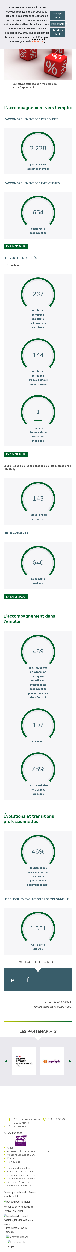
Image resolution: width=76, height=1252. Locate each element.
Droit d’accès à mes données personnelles (19, 1183)
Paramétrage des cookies (21, 1178)
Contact (11, 1158)
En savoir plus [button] (15, 246)
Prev (6, 1061)
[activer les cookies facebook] (12, 980)
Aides (10, 1147)
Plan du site (13, 1162)
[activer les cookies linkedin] (28, 980)
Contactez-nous (17, 1126)
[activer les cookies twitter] (44, 980)
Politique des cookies (19, 1168)
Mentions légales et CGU (21, 1154)
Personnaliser (58, 24)
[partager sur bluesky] (62, 980)
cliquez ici (38, 41)
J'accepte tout (57, 15)
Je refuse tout (57, 32)
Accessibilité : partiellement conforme (28, 1151)
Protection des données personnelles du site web (21, 1173)
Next (70, 1061)
